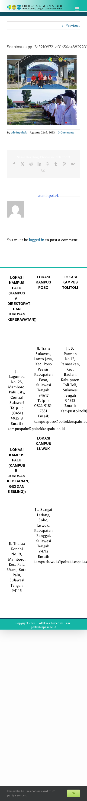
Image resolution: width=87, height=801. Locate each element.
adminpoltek (19, 132)
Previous (72, 25)
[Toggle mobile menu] (77, 8)
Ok (73, 793)
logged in (36, 240)
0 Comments (66, 132)
